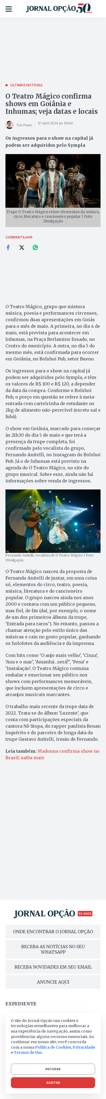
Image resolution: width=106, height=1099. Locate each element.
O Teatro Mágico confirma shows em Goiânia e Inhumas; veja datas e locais (51, 104)
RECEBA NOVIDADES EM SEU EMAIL (53, 967)
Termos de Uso (28, 1052)
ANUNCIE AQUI (53, 982)
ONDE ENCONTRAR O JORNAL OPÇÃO (53, 931)
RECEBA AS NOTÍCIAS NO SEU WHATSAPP (53, 949)
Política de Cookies (53, 1047)
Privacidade (84, 1047)
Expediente (20, 1003)
